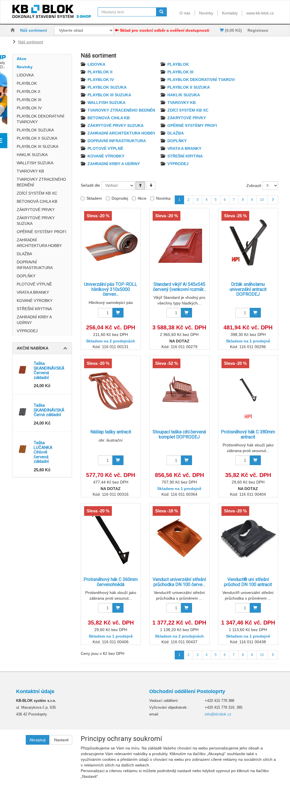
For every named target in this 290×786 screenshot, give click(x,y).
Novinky (206, 13)
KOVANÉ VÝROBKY (34, 300)
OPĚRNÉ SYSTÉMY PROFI (41, 231)
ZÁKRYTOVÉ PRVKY (36, 209)
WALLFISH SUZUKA (35, 163)
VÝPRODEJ (27, 331)
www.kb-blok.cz (260, 13)
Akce (21, 58)
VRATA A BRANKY (33, 292)
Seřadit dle (90, 185)
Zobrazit (253, 185)
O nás (185, 13)
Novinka (163, 198)
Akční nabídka (32, 348)
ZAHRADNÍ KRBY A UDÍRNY (34, 320)
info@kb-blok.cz (218, 714)
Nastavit (61, 740)
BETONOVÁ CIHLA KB (37, 201)
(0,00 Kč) (233, 30)
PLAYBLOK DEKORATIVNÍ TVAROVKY (40, 119)
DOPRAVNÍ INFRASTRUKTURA (35, 265)
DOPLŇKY (26, 276)
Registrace (258, 30)
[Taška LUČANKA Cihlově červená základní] (23, 449)
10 (262, 200)
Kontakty (230, 13)
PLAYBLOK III (29, 99)
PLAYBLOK (27, 83)
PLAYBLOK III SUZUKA (37, 146)
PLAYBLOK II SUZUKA (37, 138)
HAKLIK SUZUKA (32, 154)
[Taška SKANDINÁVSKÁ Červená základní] (23, 369)
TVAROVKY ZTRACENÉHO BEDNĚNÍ (41, 182)
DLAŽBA (24, 254)
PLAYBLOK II (28, 91)
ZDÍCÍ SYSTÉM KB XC (37, 193)
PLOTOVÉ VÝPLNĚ (34, 284)
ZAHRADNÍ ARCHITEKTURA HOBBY (39, 243)
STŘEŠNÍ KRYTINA (34, 308)
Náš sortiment (33, 30)
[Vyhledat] (161, 11)
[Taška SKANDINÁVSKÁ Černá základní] (23, 411)
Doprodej (120, 198)
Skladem (94, 198)
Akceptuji (37, 740)
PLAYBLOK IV (29, 108)
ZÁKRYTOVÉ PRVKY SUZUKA (36, 221)
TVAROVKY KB (30, 171)
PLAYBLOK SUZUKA (35, 130)
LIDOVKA (25, 75)
